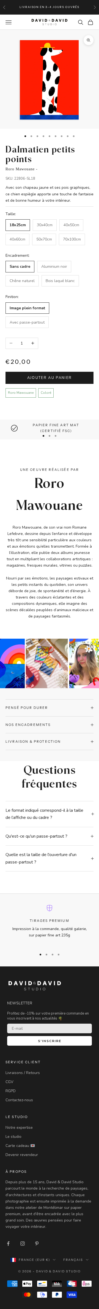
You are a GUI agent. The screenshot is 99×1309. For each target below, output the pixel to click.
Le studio (13, 1136)
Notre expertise (19, 1127)
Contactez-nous (19, 1100)
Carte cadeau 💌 (20, 1145)
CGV (9, 1081)
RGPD (11, 1091)
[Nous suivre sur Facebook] (8, 1243)
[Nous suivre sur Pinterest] (37, 1243)
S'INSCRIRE (49, 1041)
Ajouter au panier (49, 377)
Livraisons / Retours (23, 1072)
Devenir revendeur (22, 1154)
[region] (49, 428)
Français (73, 1260)
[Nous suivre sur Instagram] (22, 1243)
